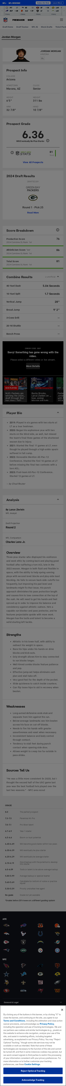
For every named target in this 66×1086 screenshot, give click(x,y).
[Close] (62, 1009)
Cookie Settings (32, 1064)
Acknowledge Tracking (33, 1080)
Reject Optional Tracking (33, 1071)
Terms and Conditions (14, 1020)
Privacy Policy (47, 1024)
